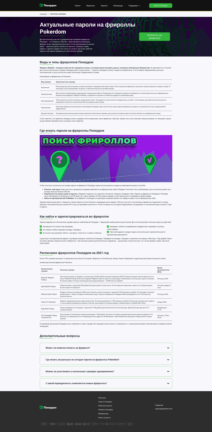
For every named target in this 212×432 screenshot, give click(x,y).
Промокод (102, 398)
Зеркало (104, 5)
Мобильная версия (105, 406)
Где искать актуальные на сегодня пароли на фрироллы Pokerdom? (82, 359)
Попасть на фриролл (154, 37)
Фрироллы (90, 5)
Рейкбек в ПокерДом (105, 410)
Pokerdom (43, 14)
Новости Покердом (105, 402)
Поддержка (133, 5)
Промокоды (118, 5)
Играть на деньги (104, 417)
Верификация (103, 414)
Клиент (78, 5)
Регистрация (160, 5)
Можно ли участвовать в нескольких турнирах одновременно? (80, 371)
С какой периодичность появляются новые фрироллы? (76, 383)
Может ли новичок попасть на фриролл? (68, 347)
